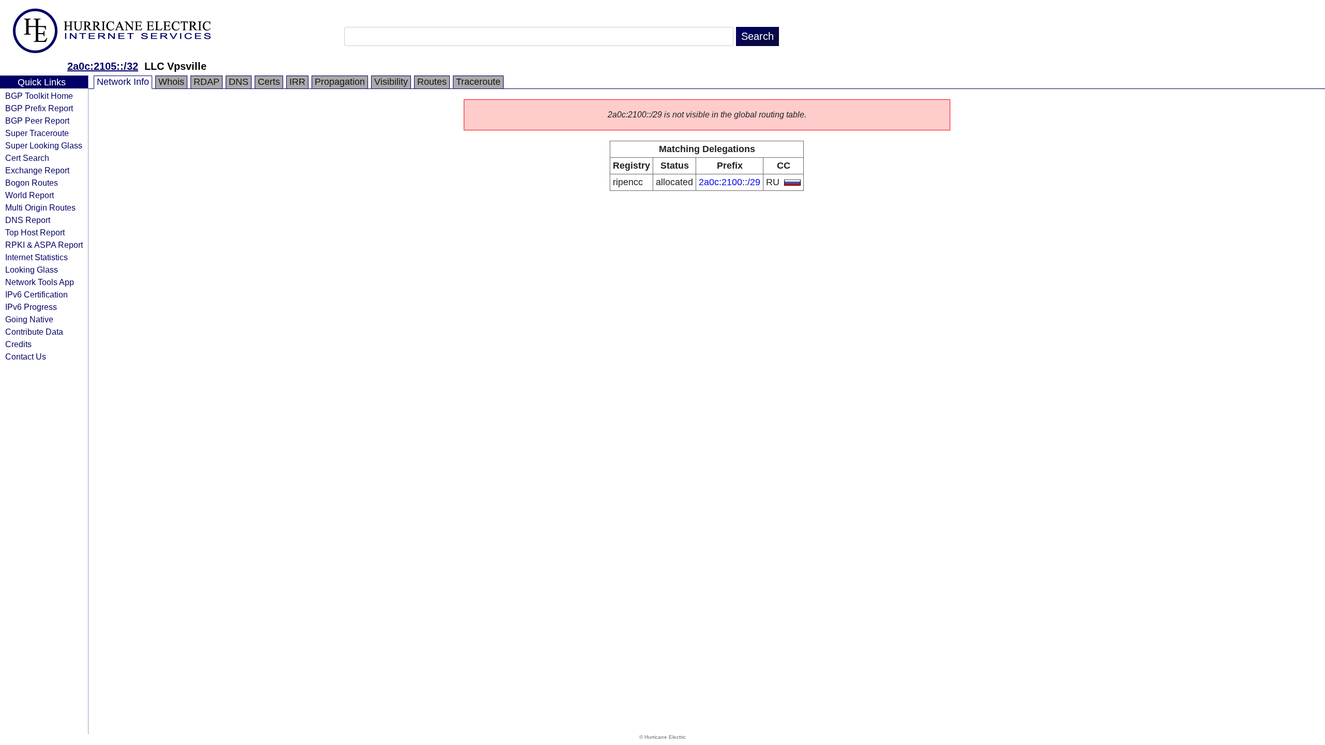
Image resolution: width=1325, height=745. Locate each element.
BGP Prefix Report (39, 108)
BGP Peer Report (37, 120)
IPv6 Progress (31, 306)
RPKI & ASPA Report (44, 244)
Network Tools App (39, 282)
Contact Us (25, 356)
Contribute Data (34, 331)
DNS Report (27, 220)
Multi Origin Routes (40, 207)
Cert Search (27, 157)
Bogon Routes (31, 182)
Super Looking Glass (43, 145)
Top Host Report (35, 232)
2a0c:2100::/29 (729, 182)
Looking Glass (31, 269)
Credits (18, 344)
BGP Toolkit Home (39, 95)
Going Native (29, 319)
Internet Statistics (36, 257)
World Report (29, 195)
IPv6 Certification (36, 294)
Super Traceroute (37, 133)
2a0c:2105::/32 (102, 66)
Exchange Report (37, 170)
